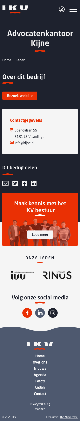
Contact (40, 394)
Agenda (40, 375)
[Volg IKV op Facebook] (27, 313)
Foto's (40, 381)
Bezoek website (20, 96)
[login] (61, 9)
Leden (20, 60)
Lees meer (40, 234)
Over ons (40, 362)
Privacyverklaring (40, 404)
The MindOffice (69, 417)
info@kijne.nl (24, 143)
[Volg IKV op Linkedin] (40, 313)
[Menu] (73, 9)
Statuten (40, 408)
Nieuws (40, 368)
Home (6, 60)
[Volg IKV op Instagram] (53, 313)
